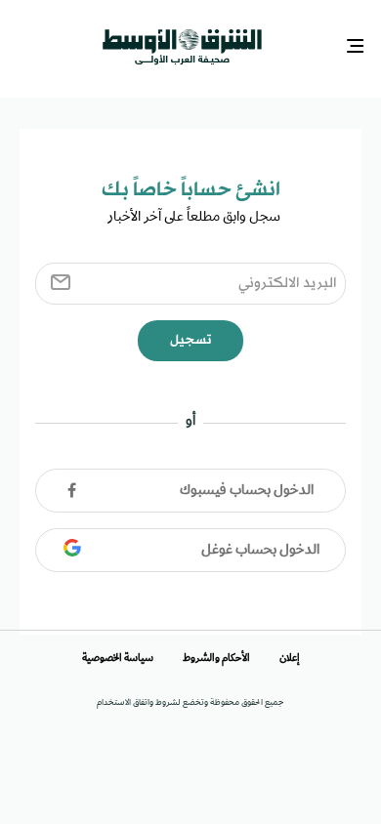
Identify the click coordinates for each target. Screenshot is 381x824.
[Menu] (357, 44)
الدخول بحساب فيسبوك (247, 486)
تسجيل (190, 335)
